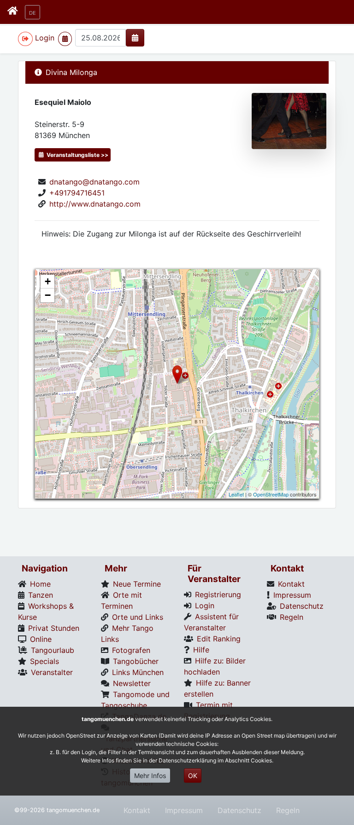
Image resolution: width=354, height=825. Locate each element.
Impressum (184, 810)
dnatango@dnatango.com (94, 181)
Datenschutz (239, 810)
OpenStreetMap (271, 494)
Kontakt (137, 810)
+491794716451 (77, 192)
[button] (32, 12)
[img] (135, 37)
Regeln (288, 810)
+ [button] (48, 281)
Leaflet (236, 494)
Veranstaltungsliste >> (76, 154)
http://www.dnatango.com (95, 203)
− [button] (48, 295)
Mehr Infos (150, 775)
